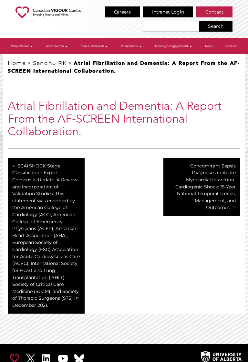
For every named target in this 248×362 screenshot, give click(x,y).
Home (17, 63)
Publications (130, 46)
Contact (214, 12)
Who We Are (20, 46)
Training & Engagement (172, 46)
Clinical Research (93, 46)
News (209, 46)
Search (215, 26)
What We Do (55, 46)
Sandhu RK (50, 63)
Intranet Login (168, 12)
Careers (122, 12)
